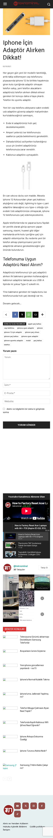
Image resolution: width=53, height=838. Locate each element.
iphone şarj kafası (11, 336)
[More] (42, 315)
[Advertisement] (26, 460)
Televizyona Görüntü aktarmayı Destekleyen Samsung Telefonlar (34, 640)
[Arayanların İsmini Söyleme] (10, 655)
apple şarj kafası (34, 324)
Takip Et (44, 567)
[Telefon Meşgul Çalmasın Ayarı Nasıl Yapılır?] (10, 712)
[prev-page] (5, 779)
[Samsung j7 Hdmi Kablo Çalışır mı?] (10, 769)
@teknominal (21, 566)
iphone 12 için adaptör (13, 332)
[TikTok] (17, 814)
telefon (7, 344)
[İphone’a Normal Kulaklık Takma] (10, 683)
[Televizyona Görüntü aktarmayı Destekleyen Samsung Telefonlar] (10, 640)
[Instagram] (33, 806)
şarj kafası (38, 340)
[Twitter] (25, 806)
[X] (22, 315)
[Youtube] (17, 806)
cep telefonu (9, 328)
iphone (40, 328)
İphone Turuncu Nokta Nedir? (33, 751)
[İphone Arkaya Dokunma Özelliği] (10, 740)
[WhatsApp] (29, 315)
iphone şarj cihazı (32, 332)
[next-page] (9, 779)
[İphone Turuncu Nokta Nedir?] (10, 754)
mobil (28, 340)
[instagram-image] (11, 582)
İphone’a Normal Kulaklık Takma (34, 679)
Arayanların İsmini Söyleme (32, 651)
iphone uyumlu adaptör (13, 340)
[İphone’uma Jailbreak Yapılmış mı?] (10, 697)
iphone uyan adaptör (29, 336)
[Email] (35, 315)
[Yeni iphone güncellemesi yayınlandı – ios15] (10, 669)
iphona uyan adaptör (25, 328)
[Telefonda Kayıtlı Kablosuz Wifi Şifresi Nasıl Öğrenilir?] (10, 726)
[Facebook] (15, 315)
